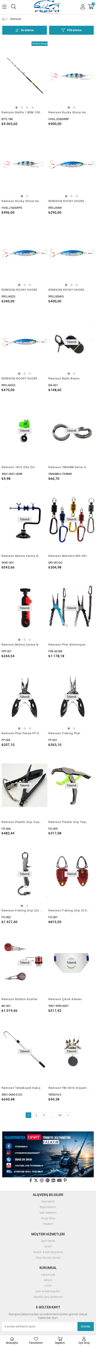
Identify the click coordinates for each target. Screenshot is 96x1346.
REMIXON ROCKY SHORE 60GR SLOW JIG (22, 378)
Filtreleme (74, 30)
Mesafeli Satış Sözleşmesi (48, 1297)
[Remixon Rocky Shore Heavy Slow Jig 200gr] (71, 76)
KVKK (48, 1285)
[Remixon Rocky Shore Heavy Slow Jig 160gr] (25, 164)
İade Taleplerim (48, 1212)
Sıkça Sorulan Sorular (48, 1257)
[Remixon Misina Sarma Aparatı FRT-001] (25, 608)
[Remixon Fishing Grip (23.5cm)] (25, 874)
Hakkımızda (48, 1274)
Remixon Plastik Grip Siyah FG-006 (22, 822)
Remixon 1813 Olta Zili (18, 467)
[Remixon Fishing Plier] (71, 697)
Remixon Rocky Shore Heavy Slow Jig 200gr (68, 112)
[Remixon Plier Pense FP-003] (25, 697)
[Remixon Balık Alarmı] (71, 342)
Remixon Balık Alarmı (64, 378)
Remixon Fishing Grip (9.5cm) (68, 910)
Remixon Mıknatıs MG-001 (67, 556)
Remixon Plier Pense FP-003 (22, 733)
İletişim (48, 1280)
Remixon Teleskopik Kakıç (21, 1088)
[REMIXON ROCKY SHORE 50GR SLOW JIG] (71, 253)
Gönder (85, 1326)
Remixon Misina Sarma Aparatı (22, 556)
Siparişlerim (48, 1201)
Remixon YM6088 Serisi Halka (68, 467)
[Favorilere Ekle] (25, 83)
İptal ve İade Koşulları (48, 1291)
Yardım (48, 1246)
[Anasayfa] (6, 19)
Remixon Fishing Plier (64, 733)
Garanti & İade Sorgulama (48, 1252)
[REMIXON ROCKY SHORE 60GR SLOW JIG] (25, 342)
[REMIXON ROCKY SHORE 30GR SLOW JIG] (71, 164)
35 (59, 1115)
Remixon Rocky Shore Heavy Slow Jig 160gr (22, 201)
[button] (16, 107)
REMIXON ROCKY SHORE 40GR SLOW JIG (22, 289)
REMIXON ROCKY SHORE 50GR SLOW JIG (68, 289)
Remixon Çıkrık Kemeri (65, 999)
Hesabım (48, 1224)
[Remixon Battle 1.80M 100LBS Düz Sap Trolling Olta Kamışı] (25, 76)
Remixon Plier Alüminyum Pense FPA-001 (68, 644)
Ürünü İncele (34, 83)
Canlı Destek (48, 1241)
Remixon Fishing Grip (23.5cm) (22, 910)
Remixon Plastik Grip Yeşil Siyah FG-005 (68, 822)
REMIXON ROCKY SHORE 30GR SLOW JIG (68, 201)
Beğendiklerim (48, 1207)
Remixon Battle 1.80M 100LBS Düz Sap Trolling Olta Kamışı (22, 112)
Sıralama (27, 30)
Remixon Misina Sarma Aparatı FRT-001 (22, 644)
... (52, 1115)
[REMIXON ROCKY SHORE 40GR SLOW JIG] (25, 253)
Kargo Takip (48, 1218)
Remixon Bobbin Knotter (20, 999)
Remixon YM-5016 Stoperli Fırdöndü (68, 1088)
